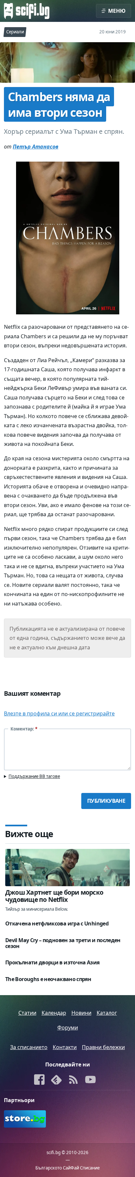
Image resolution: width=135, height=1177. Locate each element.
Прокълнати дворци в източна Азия (52, 962)
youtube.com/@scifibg (91, 1080)
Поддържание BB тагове (34, 776)
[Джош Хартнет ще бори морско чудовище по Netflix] (67, 867)
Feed (74, 1080)
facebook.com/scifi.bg (39, 1080)
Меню (116, 10)
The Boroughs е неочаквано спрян (48, 979)
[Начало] (26, 11)
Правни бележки (103, 1047)
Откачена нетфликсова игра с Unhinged (56, 923)
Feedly (56, 1080)
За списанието (29, 1047)
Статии (27, 1012)
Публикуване (106, 801)
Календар (54, 1012)
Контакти (65, 1047)
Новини (81, 1012)
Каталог (107, 1012)
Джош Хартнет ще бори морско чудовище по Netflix (54, 896)
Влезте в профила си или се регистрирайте (59, 713)
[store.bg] (34, 1119)
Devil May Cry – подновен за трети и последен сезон (63, 943)
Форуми (67, 1027)
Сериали (15, 32)
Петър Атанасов (35, 146)
